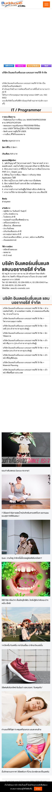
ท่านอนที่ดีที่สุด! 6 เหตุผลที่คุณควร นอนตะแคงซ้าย (21, 729)
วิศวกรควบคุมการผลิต (12, 321)
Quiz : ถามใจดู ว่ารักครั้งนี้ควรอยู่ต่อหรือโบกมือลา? (22, 558)
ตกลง (38, 788)
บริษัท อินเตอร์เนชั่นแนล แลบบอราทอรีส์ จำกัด (26, 300)
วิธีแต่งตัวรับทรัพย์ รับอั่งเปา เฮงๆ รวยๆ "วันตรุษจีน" (22, 687)
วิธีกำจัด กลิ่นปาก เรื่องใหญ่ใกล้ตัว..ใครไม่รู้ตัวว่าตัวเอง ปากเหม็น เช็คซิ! (25, 601)
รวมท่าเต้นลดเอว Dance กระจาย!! (16, 470)
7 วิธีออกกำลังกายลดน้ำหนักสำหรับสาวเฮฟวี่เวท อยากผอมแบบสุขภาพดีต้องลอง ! (25, 514)
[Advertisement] (26, 37)
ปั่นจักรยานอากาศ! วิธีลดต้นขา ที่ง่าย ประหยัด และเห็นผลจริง (25, 771)
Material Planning (10, 365)
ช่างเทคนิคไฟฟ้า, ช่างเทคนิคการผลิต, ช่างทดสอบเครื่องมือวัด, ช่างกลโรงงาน (26, 311)
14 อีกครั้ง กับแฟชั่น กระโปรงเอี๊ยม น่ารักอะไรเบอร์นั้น (22, 645)
